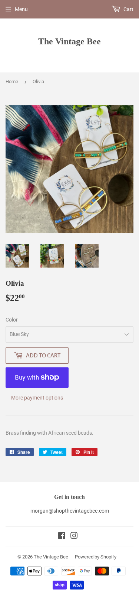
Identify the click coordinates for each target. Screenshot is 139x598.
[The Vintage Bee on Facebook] (62, 537)
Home (12, 81)
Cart (127, 9)
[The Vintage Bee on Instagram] (74, 537)
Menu (21, 9)
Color (12, 320)
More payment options (37, 398)
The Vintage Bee (69, 41)
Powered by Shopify (95, 557)
